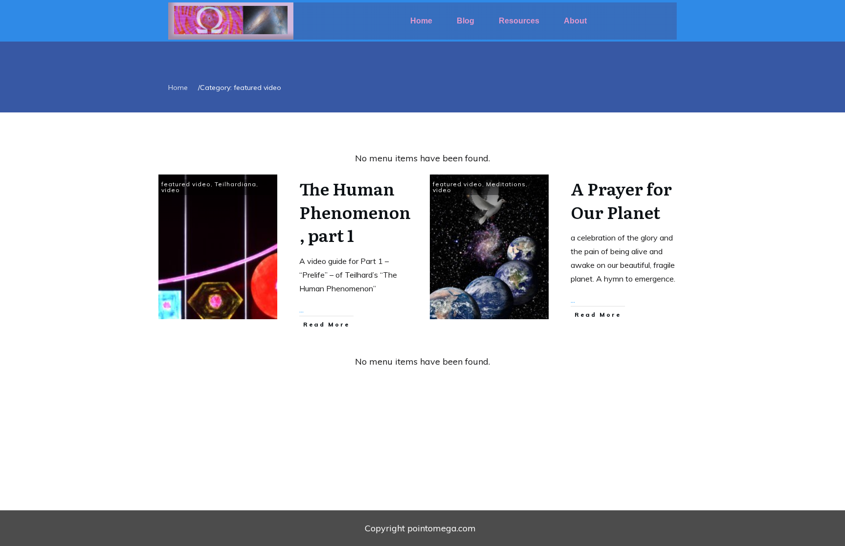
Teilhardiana (235, 184)
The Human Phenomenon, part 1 (355, 211)
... (301, 309)
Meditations (506, 184)
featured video (186, 184)
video (170, 190)
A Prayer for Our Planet (621, 200)
